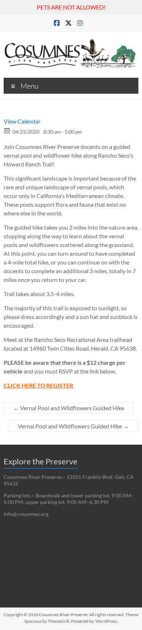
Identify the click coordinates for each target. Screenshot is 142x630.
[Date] (7, 130)
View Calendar (22, 121)
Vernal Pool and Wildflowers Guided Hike (68, 407)
